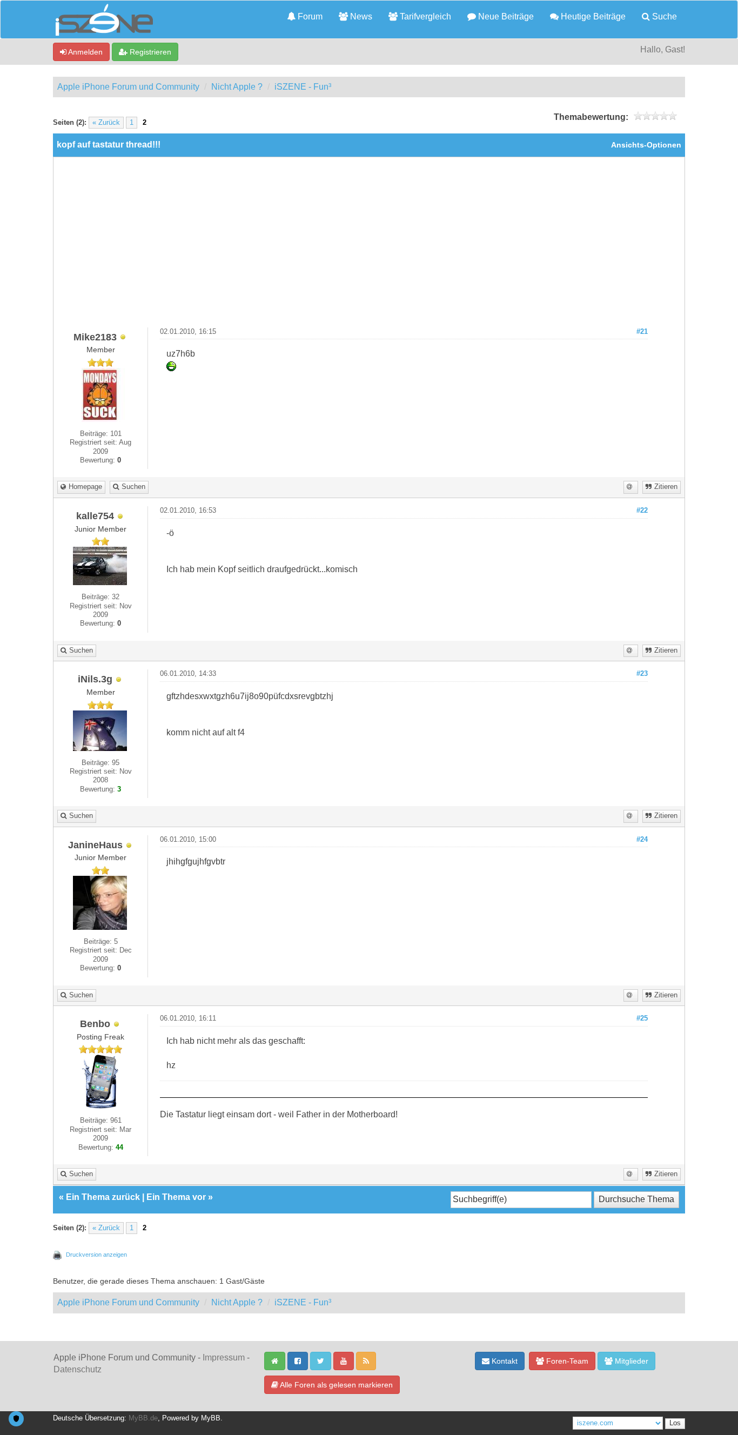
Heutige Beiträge (592, 16)
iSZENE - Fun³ (302, 86)
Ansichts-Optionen (646, 145)
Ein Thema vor (176, 1197)
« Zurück (106, 122)
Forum (309, 16)
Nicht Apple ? (237, 86)
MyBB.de (143, 1418)
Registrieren (149, 52)
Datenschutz (77, 1369)
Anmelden (84, 52)
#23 (642, 674)
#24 (642, 839)
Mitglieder (630, 1361)
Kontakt (503, 1361)
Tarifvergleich (424, 16)
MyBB (210, 1418)
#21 (642, 332)
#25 (642, 1018)
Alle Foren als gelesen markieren (335, 1384)
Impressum (224, 1357)
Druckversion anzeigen (96, 1254)
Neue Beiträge (505, 16)
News (360, 16)
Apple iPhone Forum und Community (128, 86)
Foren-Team (566, 1361)
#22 (642, 510)
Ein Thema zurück (103, 1197)
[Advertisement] (369, 246)
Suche (663, 16)
